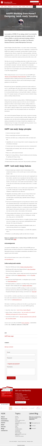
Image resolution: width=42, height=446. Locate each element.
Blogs (34, 6)
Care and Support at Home (20, 420)
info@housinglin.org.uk (17, 299)
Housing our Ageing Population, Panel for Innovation (15, 76)
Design (16, 419)
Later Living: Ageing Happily (24, 310)
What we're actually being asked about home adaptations (35, 418)
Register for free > (20, 402)
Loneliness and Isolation (19, 436)
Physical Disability (18, 432)
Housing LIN (3, 8)
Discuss (31, 6)
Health (16, 426)
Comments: (10, 366)
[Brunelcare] (31, 409)
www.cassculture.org (9, 259)
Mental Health (17, 431)
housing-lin (34, 425)
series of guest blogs (31, 269)
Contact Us (4, 430)
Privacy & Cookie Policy (22, 441)
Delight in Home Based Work (26, 267)
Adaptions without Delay (27, 285)
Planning (16, 427)
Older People (17, 421)
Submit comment (11, 377)
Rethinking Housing (22, 275)
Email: (8, 352)
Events (20, 6)
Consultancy (15, 6)
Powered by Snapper (21, 445)
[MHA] (38, 409)
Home (2, 6)
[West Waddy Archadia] (10, 409)
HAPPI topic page (9, 336)
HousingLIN (34, 428)
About (5, 6)
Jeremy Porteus (21, 25)
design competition (25, 322)
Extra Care (17, 417)
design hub (34, 291)
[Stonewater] (3, 409)
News (27, 6)
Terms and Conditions (13, 441)
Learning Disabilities (18, 428)
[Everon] (24, 409)
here (15, 239)
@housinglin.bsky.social (36, 422)
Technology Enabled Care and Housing (20, 423)
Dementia (17, 425)
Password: (9, 358)
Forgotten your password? (14, 363)
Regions (23, 6)
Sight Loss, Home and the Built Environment (20, 434)
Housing (16, 416)
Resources (9, 6)
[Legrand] (17, 409)
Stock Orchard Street (12, 281)
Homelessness (17, 430)
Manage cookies (30, 441)
